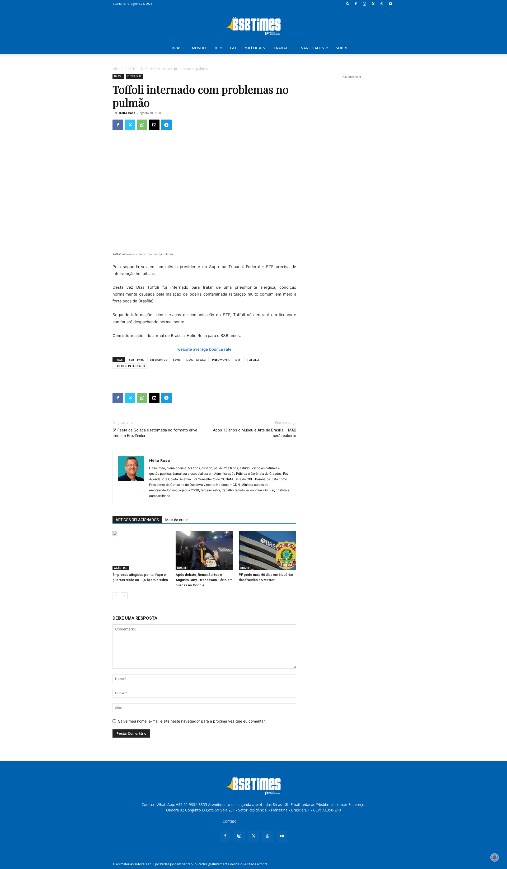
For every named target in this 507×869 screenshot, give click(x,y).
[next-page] (124, 595)
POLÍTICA (252, 48)
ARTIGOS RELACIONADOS (137, 520)
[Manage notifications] (494, 857)
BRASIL (178, 48)
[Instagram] (364, 3)
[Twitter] (373, 3)
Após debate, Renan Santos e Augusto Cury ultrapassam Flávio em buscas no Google (204, 580)
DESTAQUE (134, 76)
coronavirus (158, 360)
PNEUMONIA (220, 360)
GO (233, 48)
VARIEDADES (312, 48)
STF (238, 360)
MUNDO (199, 48)
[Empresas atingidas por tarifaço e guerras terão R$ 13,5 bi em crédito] (141, 550)
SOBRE (342, 48)
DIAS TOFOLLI (196, 360)
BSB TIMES (136, 360)
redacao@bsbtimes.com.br (261, 821)
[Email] (154, 125)
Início (116, 69)
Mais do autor (176, 520)
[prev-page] (115, 595)
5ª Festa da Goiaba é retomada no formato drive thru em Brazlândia (154, 433)
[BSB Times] (253, 24)
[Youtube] (391, 3)
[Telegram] (166, 125)
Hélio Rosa (127, 113)
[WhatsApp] (382, 3)
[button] (348, 4)
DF (216, 48)
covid (177, 360)
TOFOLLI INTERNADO (130, 366)
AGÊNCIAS (120, 568)
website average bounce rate (204, 349)
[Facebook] (356, 3)
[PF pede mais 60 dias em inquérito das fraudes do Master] (267, 550)
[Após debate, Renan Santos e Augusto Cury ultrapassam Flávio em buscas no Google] (204, 550)
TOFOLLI (253, 360)
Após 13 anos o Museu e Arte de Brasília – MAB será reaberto (254, 433)
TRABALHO (283, 48)
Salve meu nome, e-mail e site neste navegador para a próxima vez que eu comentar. (192, 721)
